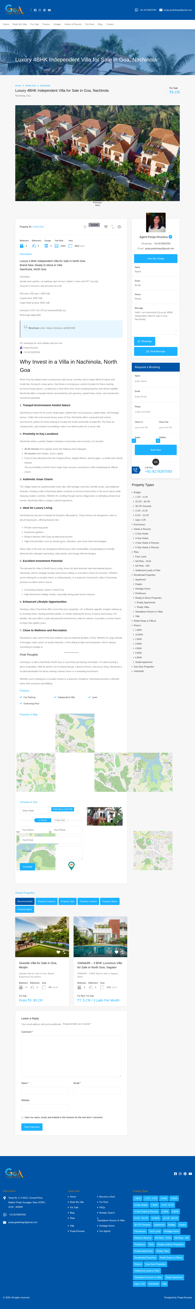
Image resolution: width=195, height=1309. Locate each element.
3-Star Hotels (141, 538)
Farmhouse (139, 524)
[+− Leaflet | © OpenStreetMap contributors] (71, 750)
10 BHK (139, 634)
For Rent (89, 24)
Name (25, 1083)
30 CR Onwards (143, 506)
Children (162, 437)
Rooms (46, 24)
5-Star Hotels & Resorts (147, 547)
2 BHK (138, 639)
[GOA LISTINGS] (14, 15)
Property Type (67, 901)
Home (6, 24)
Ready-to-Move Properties (148, 598)
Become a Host (107, 1197)
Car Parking (29, 697)
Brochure (34, 328)
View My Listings (155, 258)
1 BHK (138, 630)
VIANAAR (139, 671)
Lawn (94, 697)
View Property (42, 949)
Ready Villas (143, 607)
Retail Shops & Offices (145, 620)
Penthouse (140, 593)
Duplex (138, 584)
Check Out (163, 422)
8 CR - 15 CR (142, 515)
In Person (42, 820)
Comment (27, 1032)
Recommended (25, 901)
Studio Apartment (143, 662)
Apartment (140, 579)
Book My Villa (20, 24)
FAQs (102, 1207)
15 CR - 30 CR (142, 501)
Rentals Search (107, 1213)
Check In (139, 422)
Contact (110, 24)
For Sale (34, 24)
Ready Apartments (146, 602)
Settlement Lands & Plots (147, 570)
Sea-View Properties (144, 666)
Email (77, 1083)
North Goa (31, 85)
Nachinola (45, 85)
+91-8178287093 (148, 10)
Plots (136, 552)
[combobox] (62, 809)
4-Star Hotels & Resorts (147, 542)
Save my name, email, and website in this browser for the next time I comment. (64, 1117)
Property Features (46, 901)
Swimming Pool (31, 703)
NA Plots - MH (142, 565)
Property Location (88, 901)
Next (97, 205)
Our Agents (105, 1231)
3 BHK (138, 643)
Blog (100, 24)
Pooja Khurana (77, 1231)
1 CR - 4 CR (141, 497)
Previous (97, 202)
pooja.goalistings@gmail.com (178, 10)
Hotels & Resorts (73, 24)
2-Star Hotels (141, 533)
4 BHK (138, 648)
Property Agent (25, 909)
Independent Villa (66, 697)
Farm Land (140, 556)
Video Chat (60, 820)
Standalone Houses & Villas (149, 611)
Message (139, 308)
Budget (57, 24)
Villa (137, 616)
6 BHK (138, 657)
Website (25, 1100)
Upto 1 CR (140, 520)
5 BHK (138, 653)
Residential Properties (145, 575)
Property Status (109, 901)
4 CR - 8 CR (141, 510)
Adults (137, 437)
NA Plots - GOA (143, 561)
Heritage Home (142, 588)
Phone (137, 294)
